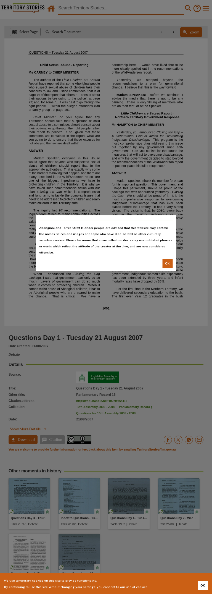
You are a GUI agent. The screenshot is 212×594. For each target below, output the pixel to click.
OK (167, 263)
